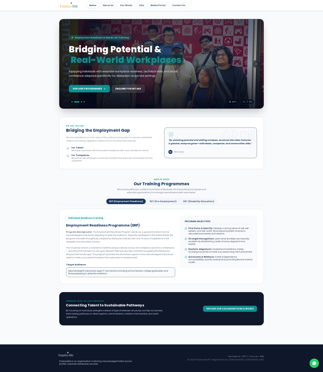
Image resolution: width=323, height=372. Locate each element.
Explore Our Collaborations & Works (230, 308)
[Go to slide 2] (76, 101)
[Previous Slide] (66, 64)
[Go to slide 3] (81, 101)
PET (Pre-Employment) (163, 201)
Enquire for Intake (128, 88)
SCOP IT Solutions (250, 356)
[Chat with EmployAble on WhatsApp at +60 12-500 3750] (314, 363)
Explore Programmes (87, 88)
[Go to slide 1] (72, 101)
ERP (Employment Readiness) (126, 201)
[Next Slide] (256, 64)
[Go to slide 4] (84, 101)
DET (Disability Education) (198, 201)
